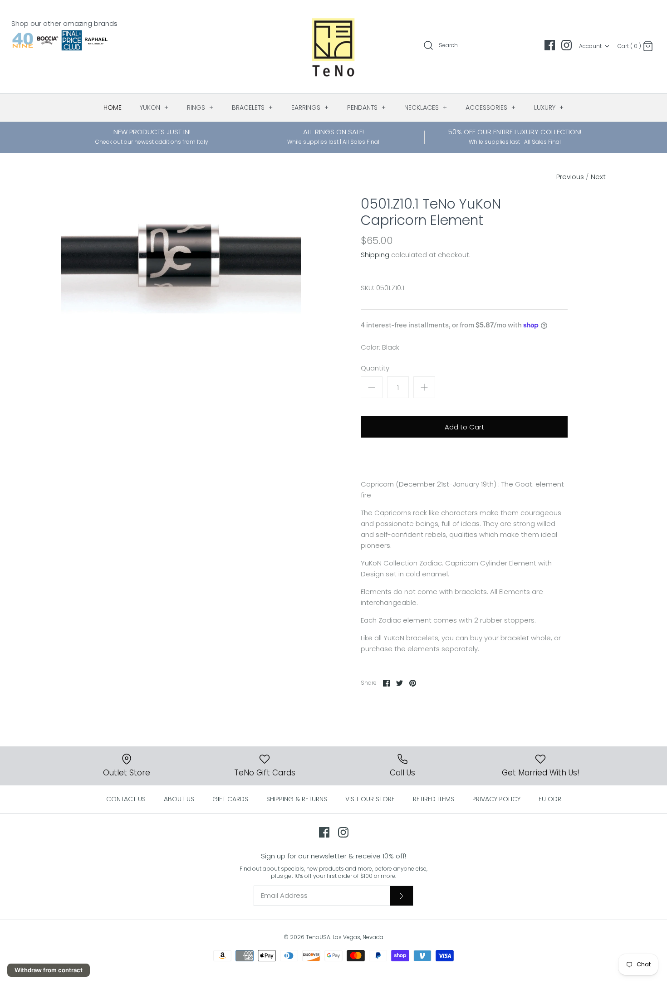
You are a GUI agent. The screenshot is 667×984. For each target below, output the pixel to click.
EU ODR (550, 799)
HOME (112, 107)
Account (590, 46)
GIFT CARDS (230, 799)
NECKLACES (425, 107)
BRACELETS (252, 107)
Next (598, 176)
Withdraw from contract (49, 970)
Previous (570, 176)
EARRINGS (310, 107)
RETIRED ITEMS (433, 799)
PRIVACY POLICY (496, 799)
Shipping (375, 254)
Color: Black (380, 347)
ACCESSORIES (491, 107)
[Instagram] (566, 45)
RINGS (200, 107)
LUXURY (549, 107)
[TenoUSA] (333, 46)
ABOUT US (179, 799)
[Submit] (401, 895)
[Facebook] (549, 45)
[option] (181, 273)
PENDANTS (366, 107)
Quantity (375, 368)
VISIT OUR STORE (370, 799)
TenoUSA (318, 937)
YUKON (154, 107)
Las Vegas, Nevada (358, 937)
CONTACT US (126, 799)
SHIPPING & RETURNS (296, 799)
